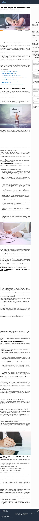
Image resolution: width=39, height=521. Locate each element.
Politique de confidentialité (6, 515)
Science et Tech (17, 514)
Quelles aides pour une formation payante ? (9, 79)
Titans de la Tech (24, 514)
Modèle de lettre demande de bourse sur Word (36, 70)
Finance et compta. (33, 510)
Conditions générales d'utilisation (7, 517)
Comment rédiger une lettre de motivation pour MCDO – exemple (36, 95)
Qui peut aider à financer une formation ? (8, 73)
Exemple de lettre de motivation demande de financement (12, 84)
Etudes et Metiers (32, 513)
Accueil (13, 2)
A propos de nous (5, 511)
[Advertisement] (36, 124)
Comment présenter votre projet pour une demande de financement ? (14, 77)
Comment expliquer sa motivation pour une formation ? (11, 75)
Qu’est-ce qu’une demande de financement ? (9, 71)
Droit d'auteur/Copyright (6, 516)
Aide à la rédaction (25, 513)
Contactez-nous (4, 510)
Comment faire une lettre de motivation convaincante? (36, 82)
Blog (18, 2)
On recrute (3, 512)
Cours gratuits (5, 4)
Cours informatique (26, 2)
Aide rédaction (12, 4)
